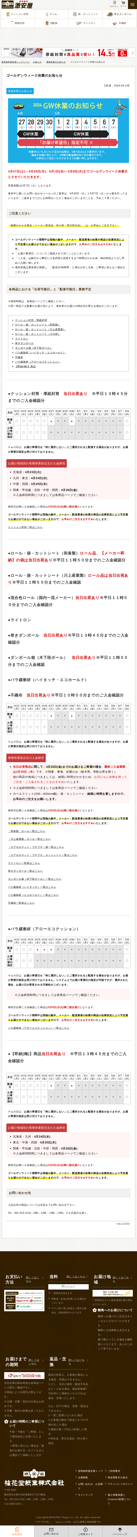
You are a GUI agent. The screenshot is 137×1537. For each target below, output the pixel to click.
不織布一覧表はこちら (21, 902)
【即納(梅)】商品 (25, 366)
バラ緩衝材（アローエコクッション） (37, 361)
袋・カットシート (88, 14)
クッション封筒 (20, 14)
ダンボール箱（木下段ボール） (33, 347)
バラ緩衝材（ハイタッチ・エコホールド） (40, 352)
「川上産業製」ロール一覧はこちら (29, 839)
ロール (53, 14)
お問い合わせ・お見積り (90, 1486)
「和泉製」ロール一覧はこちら (26, 831)
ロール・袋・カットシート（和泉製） (37, 324)
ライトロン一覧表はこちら (24, 863)
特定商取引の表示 (118, 1477)
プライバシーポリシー (120, 1484)
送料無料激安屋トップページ (15, 62)
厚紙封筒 (20, 23)
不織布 (122, 23)
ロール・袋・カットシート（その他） (37, 334)
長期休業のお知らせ (56, 62)
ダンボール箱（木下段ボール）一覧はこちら (34, 879)
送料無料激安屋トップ (90, 1471)
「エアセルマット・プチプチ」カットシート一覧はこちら (42, 855)
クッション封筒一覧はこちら (25, 527)
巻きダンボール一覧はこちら (25, 870)
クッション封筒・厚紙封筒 (31, 320)
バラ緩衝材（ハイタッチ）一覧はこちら (32, 887)
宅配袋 (54, 23)
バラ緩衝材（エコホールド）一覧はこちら (33, 895)
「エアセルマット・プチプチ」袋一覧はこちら (36, 847)
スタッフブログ (123, 1223)
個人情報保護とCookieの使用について (119, 1499)
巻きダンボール (123, 14)
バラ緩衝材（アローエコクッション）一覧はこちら (38, 1028)
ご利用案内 (114, 1471)
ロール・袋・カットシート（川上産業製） (40, 329)
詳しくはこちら (32, 1279)
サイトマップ (85, 1495)
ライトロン (89, 23)
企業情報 (83, 1477)
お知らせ (37, 62)
